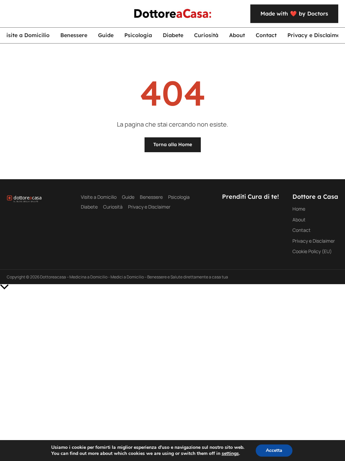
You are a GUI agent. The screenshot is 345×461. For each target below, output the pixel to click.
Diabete (173, 35)
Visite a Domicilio (99, 197)
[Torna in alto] (172, 287)
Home (298, 209)
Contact (266, 35)
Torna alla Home (172, 144)
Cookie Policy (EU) (312, 251)
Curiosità (206, 35)
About (237, 35)
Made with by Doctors (294, 13)
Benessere (73, 35)
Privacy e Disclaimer (149, 207)
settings (230, 454)
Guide (106, 35)
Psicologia (138, 35)
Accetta (274, 450)
